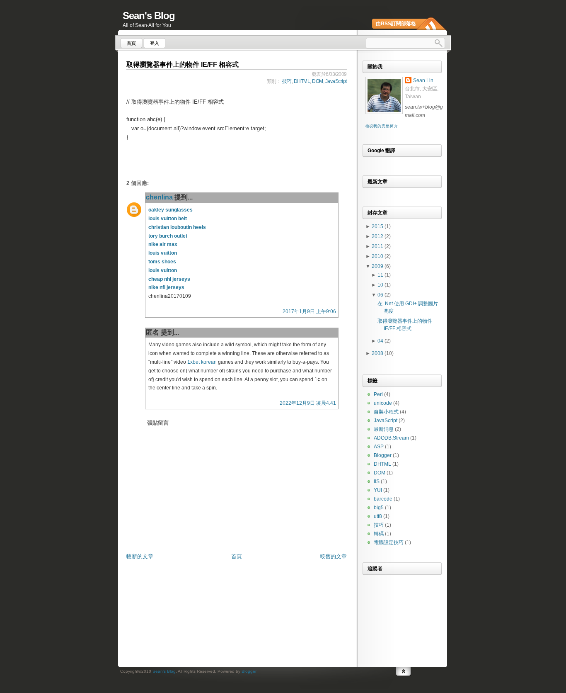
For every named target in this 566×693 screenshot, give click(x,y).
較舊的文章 (333, 556)
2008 (378, 353)
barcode (383, 499)
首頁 (236, 556)
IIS (377, 481)
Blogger (383, 455)
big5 (379, 508)
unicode (383, 403)
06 (381, 295)
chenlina (159, 197)
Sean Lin (423, 80)
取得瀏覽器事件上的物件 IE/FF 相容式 (182, 64)
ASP (379, 447)
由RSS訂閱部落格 (396, 24)
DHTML (302, 81)
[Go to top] (403, 670)
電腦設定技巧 (389, 542)
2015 (378, 226)
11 (381, 275)
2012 (378, 236)
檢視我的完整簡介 (381, 126)
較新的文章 (139, 556)
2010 (378, 256)
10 (381, 285)
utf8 (378, 516)
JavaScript (336, 81)
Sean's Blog (149, 15)
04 (381, 341)
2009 (378, 266)
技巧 (287, 81)
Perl (378, 394)
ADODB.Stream (391, 438)
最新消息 (384, 429)
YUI (378, 490)
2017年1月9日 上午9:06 (309, 311)
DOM (317, 81)
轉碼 (379, 534)
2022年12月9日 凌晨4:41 (308, 403)
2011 (378, 246)
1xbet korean (202, 362)
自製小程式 (386, 412)
